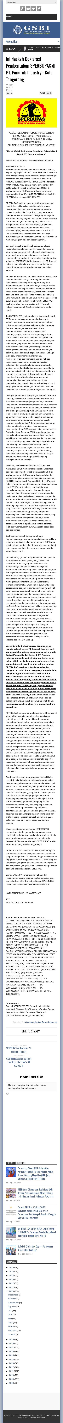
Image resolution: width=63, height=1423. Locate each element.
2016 (11, 1351)
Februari (12, 1330)
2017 (11, 1347)
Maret (11, 1326)
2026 (11, 1267)
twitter (33, 8)
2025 (11, 1271)
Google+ (22, 8)
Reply (10, 85)
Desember (13, 1295)
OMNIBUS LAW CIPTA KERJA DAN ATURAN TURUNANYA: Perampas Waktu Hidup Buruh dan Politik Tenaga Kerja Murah (37, 1232)
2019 (11, 1339)
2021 (11, 1287)
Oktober (12, 1299)
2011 (11, 1371)
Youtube (28, 8)
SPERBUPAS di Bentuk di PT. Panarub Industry (18, 1049)
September (13, 1302)
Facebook (39, 8)
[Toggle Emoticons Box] (7, 1093)
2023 (11, 1279)
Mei (10, 1318)
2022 (11, 1283)
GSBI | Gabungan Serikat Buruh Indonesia (34, 1415)
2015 (11, 1355)
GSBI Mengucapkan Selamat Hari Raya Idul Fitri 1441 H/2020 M (18, 1062)
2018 (11, 1343)
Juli (10, 1310)
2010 (11, 1375)
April (10, 1322)
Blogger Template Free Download (31, 1417)
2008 (11, 1383)
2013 (11, 1363)
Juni (10, 1314)
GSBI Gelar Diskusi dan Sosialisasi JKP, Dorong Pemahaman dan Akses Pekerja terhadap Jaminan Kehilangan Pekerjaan (35, 1193)
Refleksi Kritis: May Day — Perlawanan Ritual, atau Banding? (35, 1248)
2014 (11, 1359)
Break (11, 48)
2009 (11, 1379)
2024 (11, 1275)
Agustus (12, 1307)
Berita (10, 87)
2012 (11, 1367)
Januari (12, 1334)
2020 (11, 1291)
